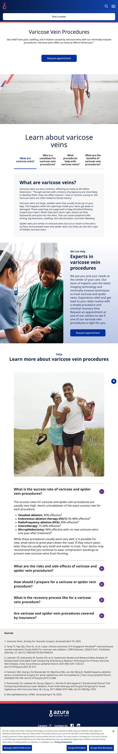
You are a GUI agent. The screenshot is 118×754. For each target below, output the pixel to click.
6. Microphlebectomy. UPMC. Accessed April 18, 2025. (33, 694)
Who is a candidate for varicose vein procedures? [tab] (48, 160)
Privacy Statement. (64, 742)
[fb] (72, 725)
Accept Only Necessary (101, 748)
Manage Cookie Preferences (17, 748)
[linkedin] (78, 725)
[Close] (113, 731)
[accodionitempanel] (59, 527)
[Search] (106, 6)
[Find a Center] (114, 381)
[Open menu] (113, 6)
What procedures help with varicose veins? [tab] (70, 160)
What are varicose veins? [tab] (25, 160)
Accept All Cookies (76, 748)
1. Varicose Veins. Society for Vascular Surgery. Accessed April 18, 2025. (43, 641)
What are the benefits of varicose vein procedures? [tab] (93, 160)
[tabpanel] (59, 205)
